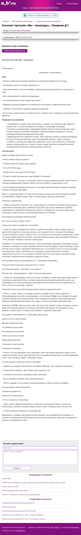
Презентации (6, 478)
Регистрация (72, 3)
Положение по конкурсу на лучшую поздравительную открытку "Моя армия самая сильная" (34, 482)
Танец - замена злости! (10, 486)
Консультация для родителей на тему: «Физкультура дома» (22, 515)
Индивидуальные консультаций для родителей (18, 503)
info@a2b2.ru (20, 530)
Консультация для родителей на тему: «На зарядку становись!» (24, 519)
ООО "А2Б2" (55, 527)
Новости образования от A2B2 (42, 15)
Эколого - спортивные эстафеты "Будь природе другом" (21, 494)
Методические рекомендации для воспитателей (18, 511)
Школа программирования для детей (15, 490)
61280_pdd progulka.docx (14, 50)
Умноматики (74, 527)
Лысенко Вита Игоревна (20, 30)
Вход (59, 3)
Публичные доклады (9, 507)
